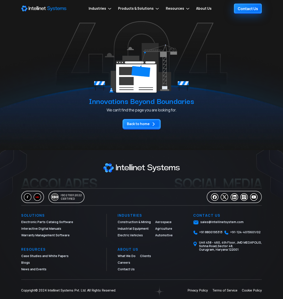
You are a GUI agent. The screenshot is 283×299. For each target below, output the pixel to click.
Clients (145, 256)
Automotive (164, 235)
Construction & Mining (134, 222)
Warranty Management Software (45, 235)
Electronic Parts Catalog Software (47, 222)
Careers (124, 262)
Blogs (25, 262)
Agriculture (163, 228)
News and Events (33, 269)
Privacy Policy (197, 290)
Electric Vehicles (130, 235)
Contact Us (126, 269)
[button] (100, 9)
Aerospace (163, 222)
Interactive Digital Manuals (41, 228)
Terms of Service (224, 290)
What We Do (127, 256)
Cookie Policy (252, 290)
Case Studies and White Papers (45, 256)
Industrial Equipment (133, 228)
